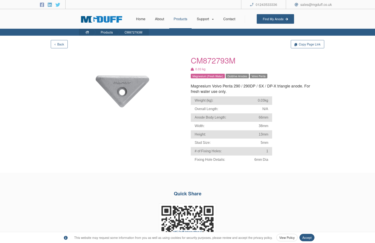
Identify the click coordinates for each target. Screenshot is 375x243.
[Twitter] (57, 4)
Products (107, 32)
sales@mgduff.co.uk (316, 4)
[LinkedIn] (50, 4)
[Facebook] (43, 4)
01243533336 (266, 4)
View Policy (287, 237)
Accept (307, 237)
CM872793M (133, 32)
